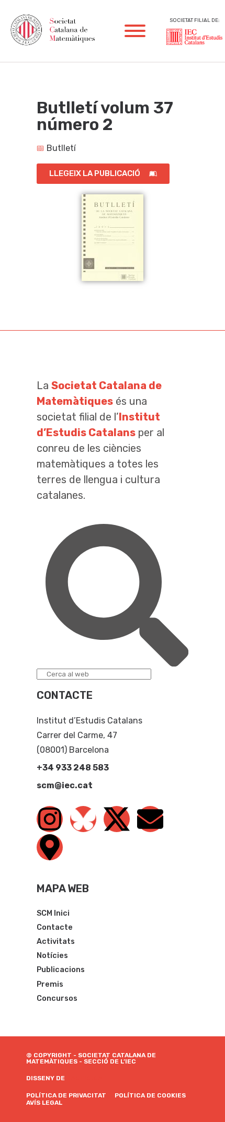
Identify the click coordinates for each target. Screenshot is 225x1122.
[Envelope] (150, 819)
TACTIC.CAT (86, 1078)
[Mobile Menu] (135, 30)
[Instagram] (50, 819)
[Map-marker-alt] (50, 847)
